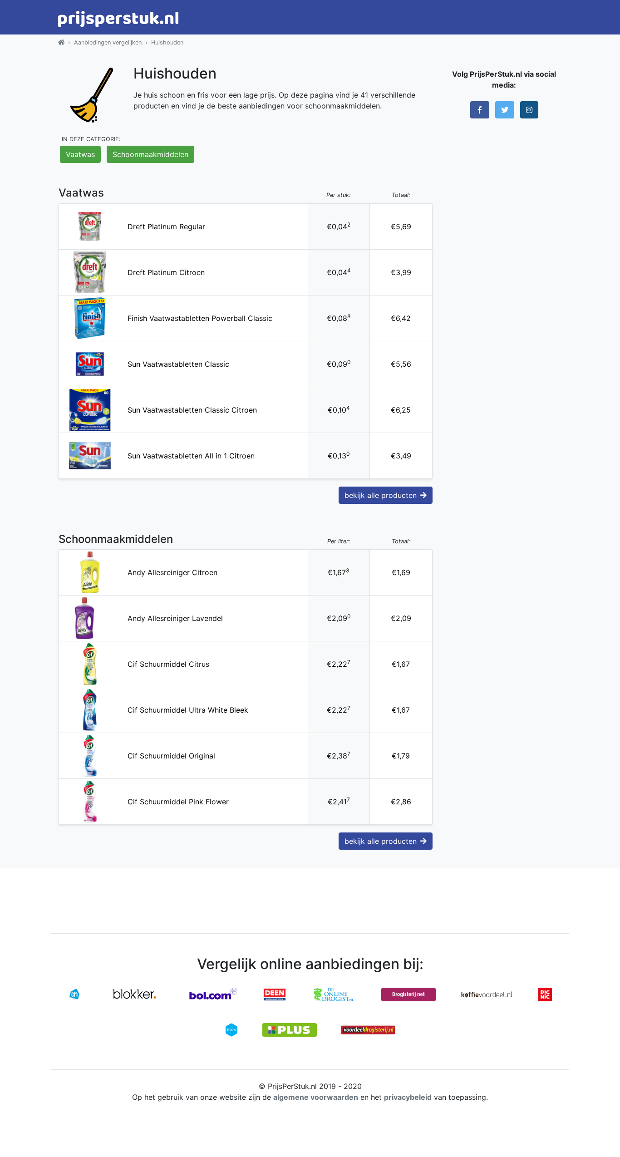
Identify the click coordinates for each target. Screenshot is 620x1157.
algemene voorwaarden (315, 1097)
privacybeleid (408, 1097)
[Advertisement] (504, 265)
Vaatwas (80, 154)
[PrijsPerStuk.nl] (61, 42)
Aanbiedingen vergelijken (108, 42)
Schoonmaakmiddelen (150, 154)
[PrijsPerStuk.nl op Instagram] (529, 109)
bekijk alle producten (380, 495)
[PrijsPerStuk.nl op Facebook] (479, 109)
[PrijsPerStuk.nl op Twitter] (504, 109)
